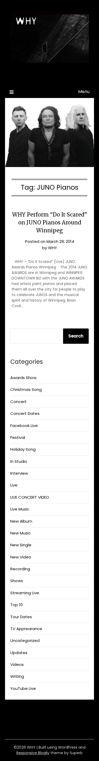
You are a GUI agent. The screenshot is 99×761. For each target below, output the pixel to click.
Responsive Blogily (32, 752)
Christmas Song (26, 389)
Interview (19, 473)
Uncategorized (25, 640)
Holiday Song (23, 449)
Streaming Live (24, 593)
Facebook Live (24, 425)
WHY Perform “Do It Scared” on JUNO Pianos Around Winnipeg (49, 222)
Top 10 (16, 604)
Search (75, 336)
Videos (17, 664)
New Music (20, 533)
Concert (18, 401)
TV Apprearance (26, 628)
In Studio (18, 461)
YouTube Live (23, 688)
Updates (18, 652)
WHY (49, 77)
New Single (20, 545)
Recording (20, 569)
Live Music (19, 509)
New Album (21, 521)
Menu (83, 92)
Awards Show (23, 377)
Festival (17, 437)
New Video (20, 557)
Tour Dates (21, 617)
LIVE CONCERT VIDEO (29, 497)
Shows (16, 580)
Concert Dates (25, 413)
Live (13, 485)
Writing (17, 676)
